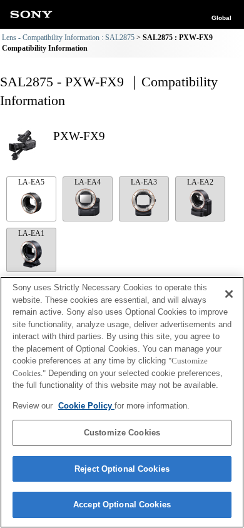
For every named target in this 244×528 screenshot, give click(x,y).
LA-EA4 (87, 182)
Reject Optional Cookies (122, 469)
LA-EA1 (31, 233)
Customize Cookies (122, 432)
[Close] (229, 294)
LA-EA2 (200, 182)
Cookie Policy (86, 405)
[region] (122, 402)
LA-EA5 (31, 182)
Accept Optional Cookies (122, 504)
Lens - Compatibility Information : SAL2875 (68, 37)
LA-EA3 (144, 182)
